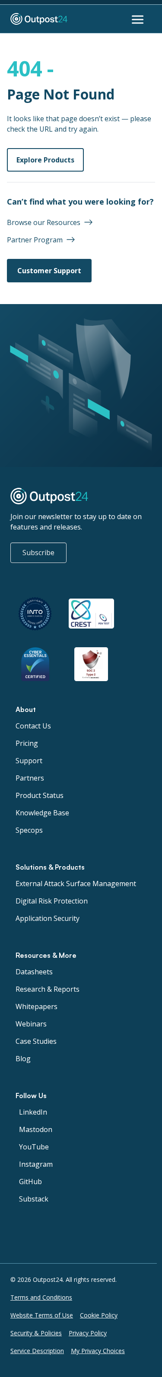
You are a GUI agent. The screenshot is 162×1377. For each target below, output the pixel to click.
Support (29, 760)
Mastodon (35, 1129)
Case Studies (36, 1041)
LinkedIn (33, 1112)
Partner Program (35, 240)
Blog (23, 1058)
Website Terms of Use (41, 1315)
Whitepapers (36, 1006)
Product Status (40, 795)
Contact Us (33, 726)
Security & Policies (36, 1333)
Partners (30, 778)
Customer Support (49, 270)
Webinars (31, 1024)
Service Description (37, 1351)
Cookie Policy (99, 1315)
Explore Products (45, 160)
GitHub (30, 1181)
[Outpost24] (54, 19)
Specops (29, 830)
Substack (33, 1199)
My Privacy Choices (98, 1351)
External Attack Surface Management (76, 883)
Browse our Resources (43, 222)
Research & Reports (47, 989)
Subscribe (38, 552)
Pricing (27, 743)
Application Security (47, 918)
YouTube (34, 1147)
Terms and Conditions (41, 1297)
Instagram (36, 1164)
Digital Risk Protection (52, 901)
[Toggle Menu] (138, 19)
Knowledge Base (42, 813)
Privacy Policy (88, 1333)
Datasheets (34, 971)
